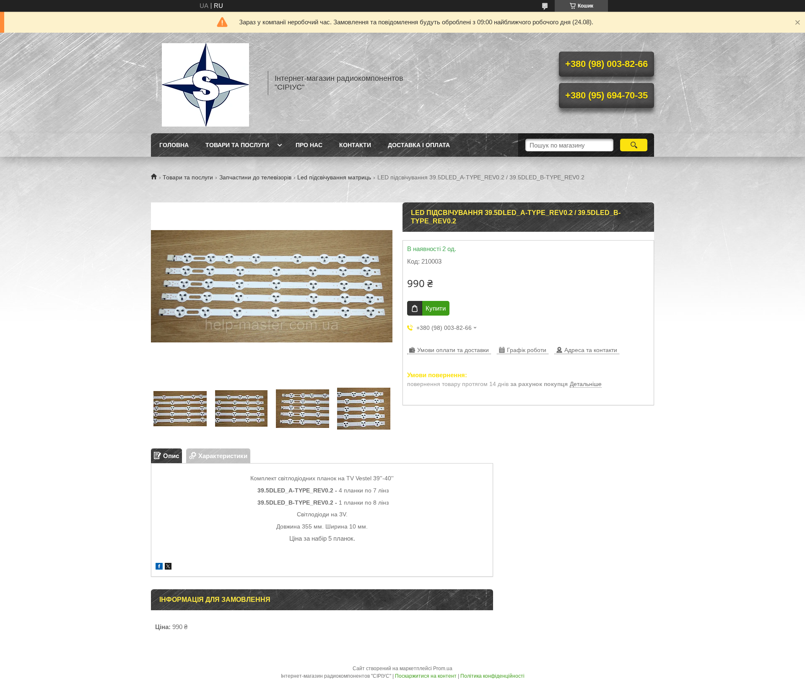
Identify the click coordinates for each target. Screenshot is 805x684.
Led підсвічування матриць (334, 177)
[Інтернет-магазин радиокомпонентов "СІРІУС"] (205, 83)
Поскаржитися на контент (426, 676)
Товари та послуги (237, 145)
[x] (168, 567)
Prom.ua (442, 668)
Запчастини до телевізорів (255, 177)
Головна (174, 145)
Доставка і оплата (419, 145)
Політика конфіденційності (492, 676)
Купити (436, 308)
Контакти (355, 145)
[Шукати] (633, 145)
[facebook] (159, 567)
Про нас (309, 145)
